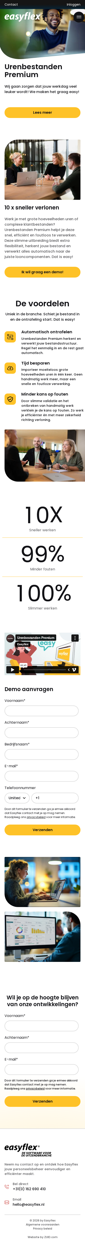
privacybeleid (36, 817)
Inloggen (73, 4)
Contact (11, 4)
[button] (78, 17)
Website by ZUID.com (43, 1237)
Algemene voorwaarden (42, 1224)
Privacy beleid (42, 1228)
